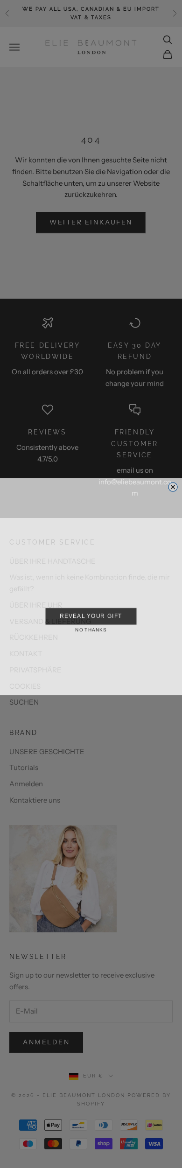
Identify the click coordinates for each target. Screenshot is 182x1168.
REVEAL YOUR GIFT (91, 613)
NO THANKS (91, 627)
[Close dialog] (173, 484)
